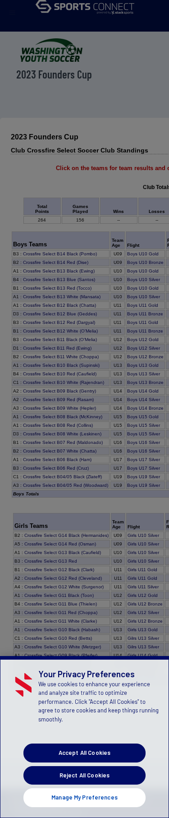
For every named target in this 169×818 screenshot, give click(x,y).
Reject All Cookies (84, 775)
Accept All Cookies (84, 752)
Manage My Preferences (84, 797)
